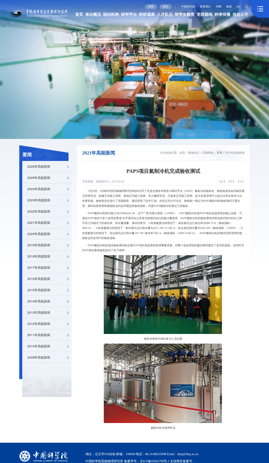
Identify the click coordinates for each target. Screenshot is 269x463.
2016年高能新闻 (38, 278)
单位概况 (93, 14)
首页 (79, 14)
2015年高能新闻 (38, 290)
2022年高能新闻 (38, 211)
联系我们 (205, 6)
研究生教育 (185, 14)
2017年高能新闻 (38, 267)
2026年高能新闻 (38, 166)
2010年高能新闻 (38, 346)
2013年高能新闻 (38, 312)
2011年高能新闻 (38, 335)
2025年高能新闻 (38, 177)
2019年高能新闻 (38, 245)
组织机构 (111, 14)
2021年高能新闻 (38, 222)
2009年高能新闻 (38, 357)
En (238, 6)
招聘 (151, 6)
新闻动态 (193, 152)
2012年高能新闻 (38, 323)
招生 (165, 6)
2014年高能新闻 (38, 301)
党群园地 (204, 14)
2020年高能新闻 (38, 234)
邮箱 (229, 6)
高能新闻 (207, 152)
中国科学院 (188, 6)
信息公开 (240, 14)
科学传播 (222, 14)
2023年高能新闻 (38, 200)
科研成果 (147, 14)
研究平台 (129, 14)
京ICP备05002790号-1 (155, 461)
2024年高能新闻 (38, 189)
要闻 (27, 154)
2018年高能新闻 (38, 256)
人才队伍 (165, 14)
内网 (218, 6)
